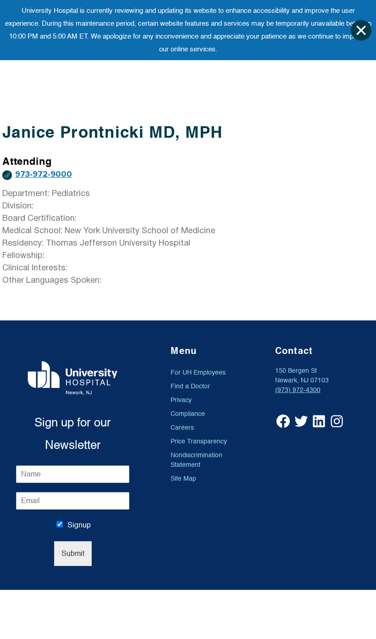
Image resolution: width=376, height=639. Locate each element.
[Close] (361, 30)
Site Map (183, 478)
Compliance (188, 414)
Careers (182, 427)
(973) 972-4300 (298, 390)
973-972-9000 (43, 174)
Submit (72, 554)
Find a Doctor (190, 386)
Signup (79, 525)
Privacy (181, 400)
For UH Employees (198, 372)
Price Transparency (199, 441)
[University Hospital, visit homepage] (72, 378)
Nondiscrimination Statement (196, 460)
